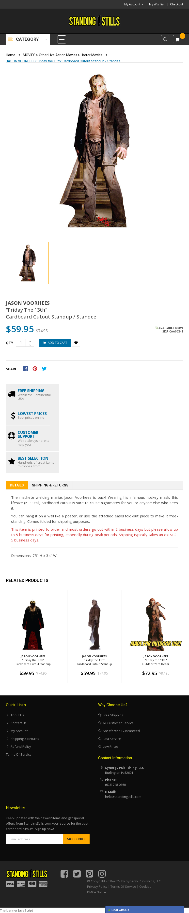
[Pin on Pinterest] (36, 368)
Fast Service (111, 738)
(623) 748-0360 (115, 784)
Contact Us (18, 723)
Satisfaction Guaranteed (120, 731)
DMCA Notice (96, 892)
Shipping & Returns (50, 485)
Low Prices (110, 746)
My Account (18, 731)
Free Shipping (112, 715)
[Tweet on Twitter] (45, 368)
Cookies (145, 886)
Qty (9, 342)
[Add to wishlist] (76, 343)
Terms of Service (19, 754)
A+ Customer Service (117, 723)
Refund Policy (20, 746)
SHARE (11, 369)
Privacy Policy (97, 886)
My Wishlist (156, 4)
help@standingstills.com (123, 796)
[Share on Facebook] (27, 368)
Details (17, 485)
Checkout (176, 4)
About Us (16, 715)
